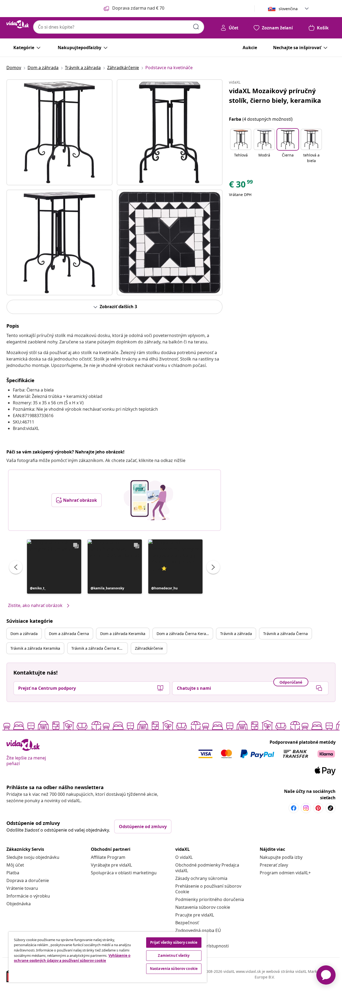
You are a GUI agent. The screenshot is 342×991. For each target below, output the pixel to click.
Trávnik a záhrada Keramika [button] (35, 648)
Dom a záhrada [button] (24, 633)
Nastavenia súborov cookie (202, 907)
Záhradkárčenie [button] (149, 648)
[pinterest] (318, 808)
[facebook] (293, 808)
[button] (54, 566)
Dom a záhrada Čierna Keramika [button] (185, 633)
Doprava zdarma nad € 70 (138, 8)
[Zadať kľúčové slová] (196, 26)
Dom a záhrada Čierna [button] (69, 633)
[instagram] (306, 808)
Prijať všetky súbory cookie (174, 942)
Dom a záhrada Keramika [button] (122, 633)
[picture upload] (148, 500)
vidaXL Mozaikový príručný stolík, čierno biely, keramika (275, 95)
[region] (108, 957)
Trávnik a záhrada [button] (236, 633)
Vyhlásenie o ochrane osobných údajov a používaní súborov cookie (72, 958)
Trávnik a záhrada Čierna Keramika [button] (99, 648)
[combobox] (118, 27)
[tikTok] (330, 808)
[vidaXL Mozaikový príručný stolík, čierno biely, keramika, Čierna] (59, 132)
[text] (241, 185)
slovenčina (288, 8)
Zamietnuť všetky (173, 955)
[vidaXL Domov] (17, 24)
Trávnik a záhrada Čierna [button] (285, 633)
